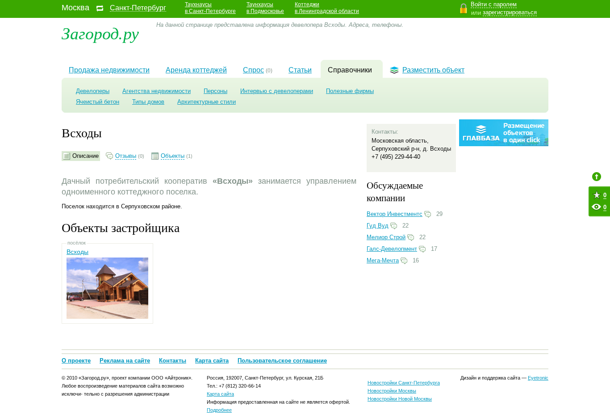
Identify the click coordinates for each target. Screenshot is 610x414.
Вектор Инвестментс (394, 214)
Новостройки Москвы (392, 390)
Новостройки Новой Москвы (400, 398)
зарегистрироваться (510, 12)
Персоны (215, 91)
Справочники (350, 70)
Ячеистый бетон (97, 101)
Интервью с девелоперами (276, 91)
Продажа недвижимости (109, 70)
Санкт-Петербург (138, 8)
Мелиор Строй (386, 237)
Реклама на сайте (125, 360)
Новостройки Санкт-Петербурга (404, 382)
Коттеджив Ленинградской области (327, 7)
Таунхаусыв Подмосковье (265, 7)
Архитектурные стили (206, 101)
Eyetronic (538, 377)
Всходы (77, 251)
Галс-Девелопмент (392, 248)
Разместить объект (433, 70)
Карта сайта (212, 360)
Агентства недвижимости (156, 91)
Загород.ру (100, 32)
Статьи (300, 70)
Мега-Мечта (383, 260)
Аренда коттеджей (196, 70)
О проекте (76, 360)
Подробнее (219, 410)
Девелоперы (92, 91)
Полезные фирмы (350, 91)
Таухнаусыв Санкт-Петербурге (210, 7)
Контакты (172, 360)
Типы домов (148, 101)
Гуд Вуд (378, 225)
